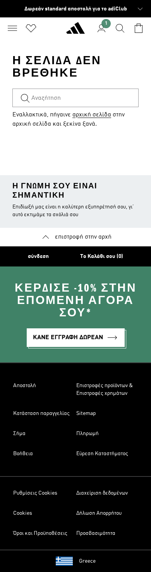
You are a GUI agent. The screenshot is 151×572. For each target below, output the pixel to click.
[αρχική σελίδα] (75, 31)
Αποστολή (24, 385)
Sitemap (86, 413)
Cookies (22, 513)
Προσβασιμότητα (95, 533)
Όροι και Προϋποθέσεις (40, 533)
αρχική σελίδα (91, 115)
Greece (87, 561)
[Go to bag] (138, 28)
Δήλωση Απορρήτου (99, 513)
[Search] (120, 28)
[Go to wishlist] (31, 28)
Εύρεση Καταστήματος (102, 453)
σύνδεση (38, 256)
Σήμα (19, 433)
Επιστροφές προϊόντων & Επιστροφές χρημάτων (104, 389)
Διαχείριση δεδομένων (102, 493)
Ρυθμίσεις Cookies (35, 493)
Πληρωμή (87, 433)
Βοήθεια (23, 453)
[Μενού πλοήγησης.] (12, 28)
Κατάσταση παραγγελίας (41, 413)
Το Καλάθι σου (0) (101, 256)
